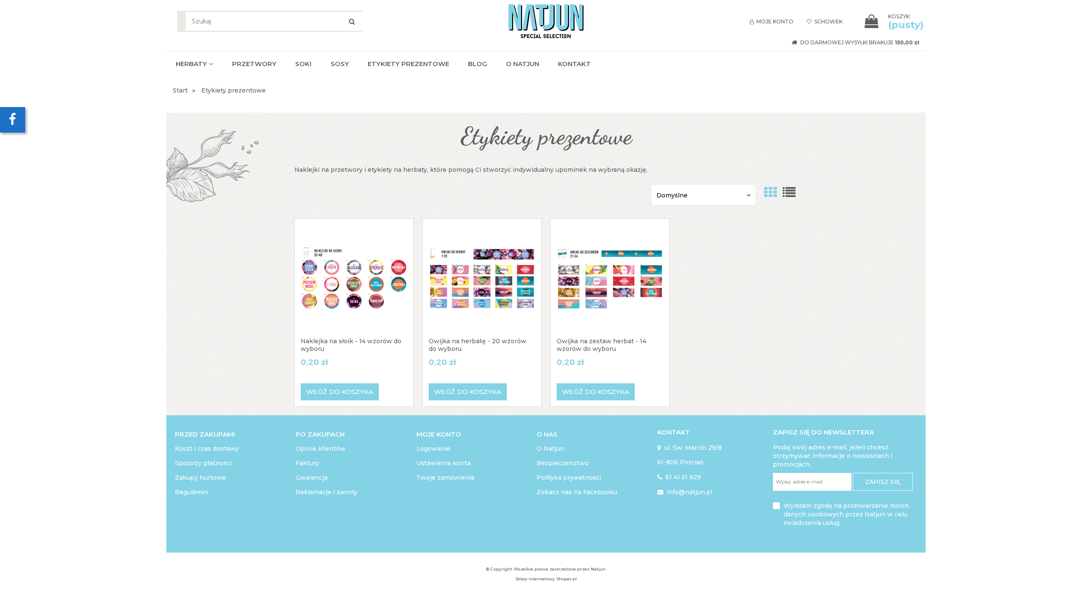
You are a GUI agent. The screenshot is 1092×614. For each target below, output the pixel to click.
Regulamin (191, 492)
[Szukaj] (352, 21)
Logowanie (433, 448)
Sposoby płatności (203, 463)
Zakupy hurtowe (200, 477)
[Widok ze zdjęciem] (770, 192)
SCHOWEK (824, 21)
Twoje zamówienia (445, 477)
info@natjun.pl (684, 492)
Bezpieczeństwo (563, 463)
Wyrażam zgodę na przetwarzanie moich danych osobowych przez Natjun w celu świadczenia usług (846, 514)
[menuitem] (194, 63)
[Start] (546, 20)
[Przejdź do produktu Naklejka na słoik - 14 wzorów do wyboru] (354, 278)
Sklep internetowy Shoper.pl (546, 579)
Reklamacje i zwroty (326, 492)
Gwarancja (312, 477)
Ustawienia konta (443, 463)
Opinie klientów (321, 448)
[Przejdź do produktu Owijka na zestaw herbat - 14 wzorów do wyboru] (610, 278)
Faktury (307, 463)
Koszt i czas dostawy (207, 448)
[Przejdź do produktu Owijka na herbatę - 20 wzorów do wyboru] (482, 278)
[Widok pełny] (789, 192)
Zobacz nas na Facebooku (577, 492)
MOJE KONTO (771, 21)
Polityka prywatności (569, 477)
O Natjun (550, 448)
